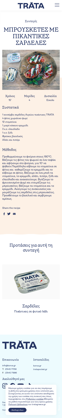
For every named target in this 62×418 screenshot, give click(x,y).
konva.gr (37, 366)
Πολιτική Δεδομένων (18, 404)
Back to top (59, 404)
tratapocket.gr (40, 369)
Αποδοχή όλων (17, 410)
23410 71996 (11, 373)
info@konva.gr (9, 366)
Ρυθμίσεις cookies (34, 399)
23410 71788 (11, 369)
